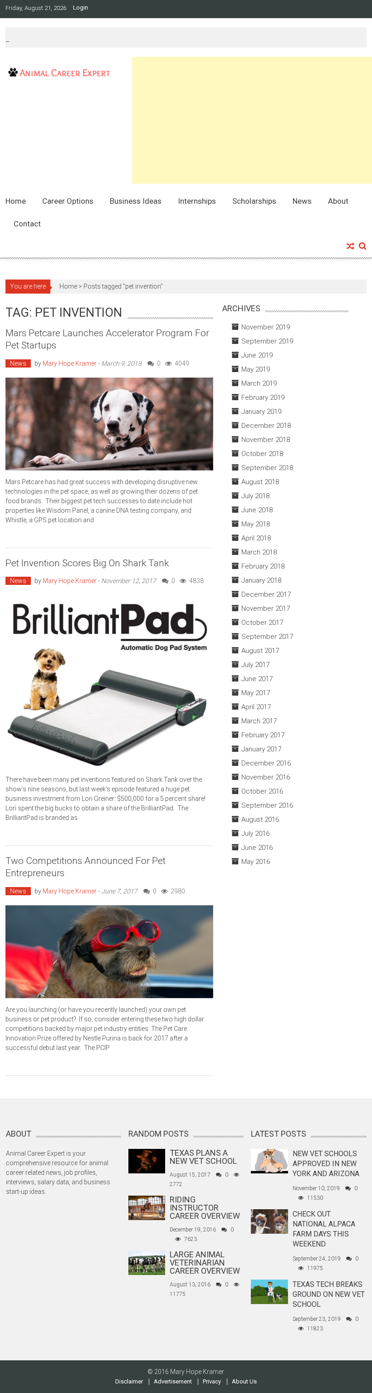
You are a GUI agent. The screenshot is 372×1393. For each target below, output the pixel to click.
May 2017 (255, 693)
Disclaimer (129, 1381)
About (338, 201)
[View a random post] (350, 246)
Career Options (67, 201)
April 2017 (256, 707)
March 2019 (259, 383)
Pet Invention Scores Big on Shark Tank (87, 563)
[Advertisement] (252, 120)
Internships (197, 201)
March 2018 (259, 552)
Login (80, 8)
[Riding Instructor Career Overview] (146, 1207)
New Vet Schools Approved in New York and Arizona (326, 1163)
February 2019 (262, 397)
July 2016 (255, 833)
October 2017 (262, 622)
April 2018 (256, 538)
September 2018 (267, 468)
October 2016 (262, 791)
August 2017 (260, 651)
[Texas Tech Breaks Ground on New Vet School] (269, 1291)
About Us (244, 1381)
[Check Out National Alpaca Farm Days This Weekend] (269, 1221)
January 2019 (261, 411)
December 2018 (266, 426)
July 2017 (255, 665)
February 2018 (262, 566)
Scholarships (254, 201)
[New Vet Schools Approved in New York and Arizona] (269, 1160)
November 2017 (265, 608)
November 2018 (265, 440)
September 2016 (267, 805)
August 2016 (260, 819)
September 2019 (267, 341)
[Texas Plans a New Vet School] (146, 1160)
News (302, 201)
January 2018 (261, 580)
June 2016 (257, 848)
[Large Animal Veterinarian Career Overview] (146, 1262)
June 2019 (257, 355)
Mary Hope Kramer (70, 363)
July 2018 (255, 496)
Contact (27, 223)
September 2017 (267, 637)
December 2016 (266, 763)
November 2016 (265, 777)
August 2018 (260, 482)
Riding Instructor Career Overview (205, 1208)
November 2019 (265, 327)
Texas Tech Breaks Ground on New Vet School (329, 1294)
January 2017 (261, 749)
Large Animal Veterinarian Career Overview (205, 1262)
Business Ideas (136, 201)
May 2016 (255, 862)
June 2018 (257, 510)
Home (15, 201)
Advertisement (173, 1381)
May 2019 (255, 369)
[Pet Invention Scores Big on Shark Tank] (109, 681)
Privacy (212, 1381)
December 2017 (266, 594)
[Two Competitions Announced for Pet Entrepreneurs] (109, 952)
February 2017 (262, 735)
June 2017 (257, 679)
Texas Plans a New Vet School (203, 1157)
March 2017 (259, 721)
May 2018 (255, 524)
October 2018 (262, 454)
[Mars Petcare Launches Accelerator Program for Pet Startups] (109, 424)
